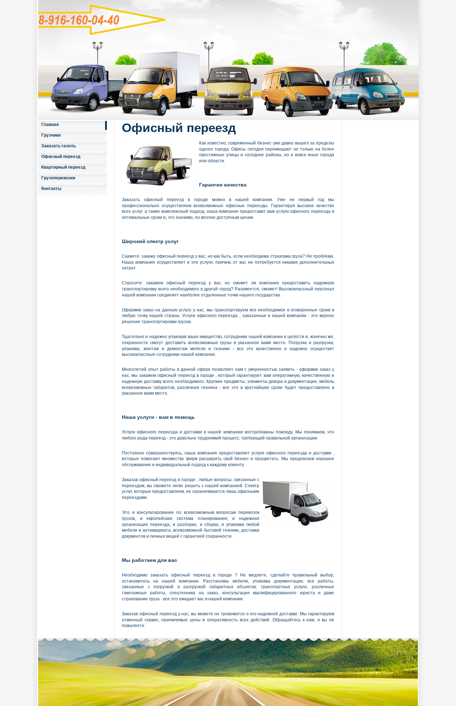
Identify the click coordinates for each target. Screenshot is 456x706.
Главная (50, 124)
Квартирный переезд (63, 167)
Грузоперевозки (58, 177)
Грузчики (51, 135)
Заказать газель (58, 145)
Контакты (51, 188)
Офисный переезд (61, 156)
